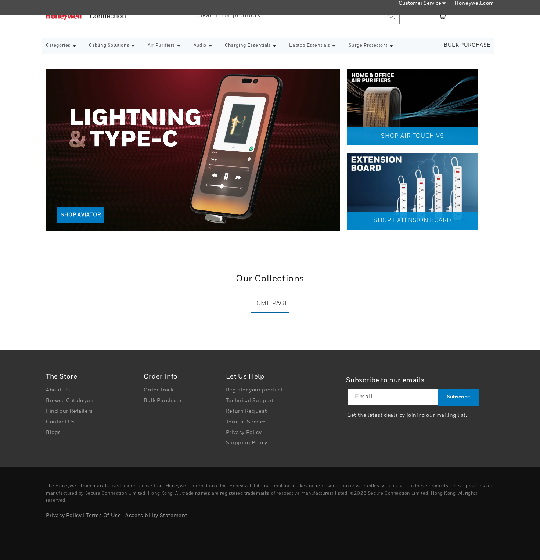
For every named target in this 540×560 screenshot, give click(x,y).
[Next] (330, 147)
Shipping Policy (246, 443)
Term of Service (246, 421)
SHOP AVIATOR (81, 214)
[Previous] (53, 148)
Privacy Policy (244, 432)
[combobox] (295, 16)
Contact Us (60, 421)
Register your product (254, 390)
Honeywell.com (474, 3)
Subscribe (458, 397)
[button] (61, 46)
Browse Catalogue (70, 400)
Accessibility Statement (156, 515)
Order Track (159, 390)
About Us (58, 390)
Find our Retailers (69, 411)
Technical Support (250, 400)
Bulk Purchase (467, 45)
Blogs (53, 432)
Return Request (246, 411)
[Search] (392, 16)
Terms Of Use (103, 515)
